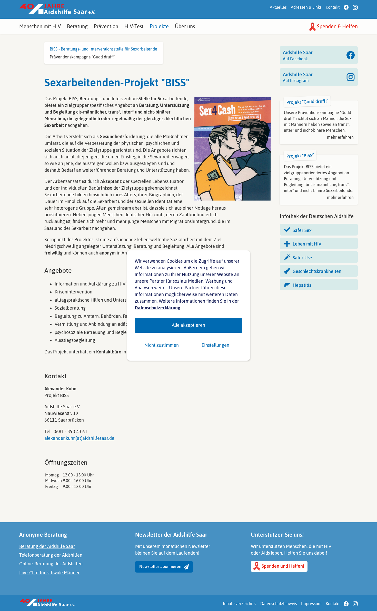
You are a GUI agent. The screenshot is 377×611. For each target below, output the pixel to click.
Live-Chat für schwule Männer (49, 572)
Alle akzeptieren (188, 325)
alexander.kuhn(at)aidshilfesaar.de (79, 438)
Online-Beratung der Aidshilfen (51, 563)
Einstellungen (215, 345)
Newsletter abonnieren (160, 566)
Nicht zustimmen (161, 345)
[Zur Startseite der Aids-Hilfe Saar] (57, 9)
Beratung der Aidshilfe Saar (47, 546)
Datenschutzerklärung (157, 307)
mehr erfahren (340, 137)
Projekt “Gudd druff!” (307, 101)
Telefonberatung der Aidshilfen (50, 555)
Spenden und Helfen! (282, 566)
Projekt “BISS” (300, 155)
